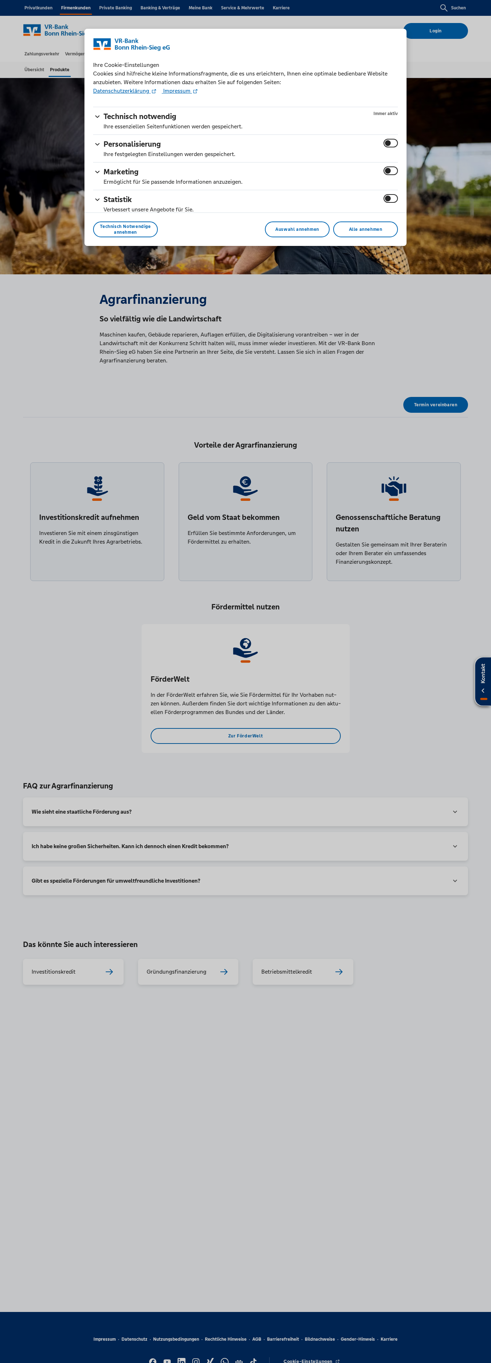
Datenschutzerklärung (122, 90)
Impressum (177, 90)
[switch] (391, 143)
